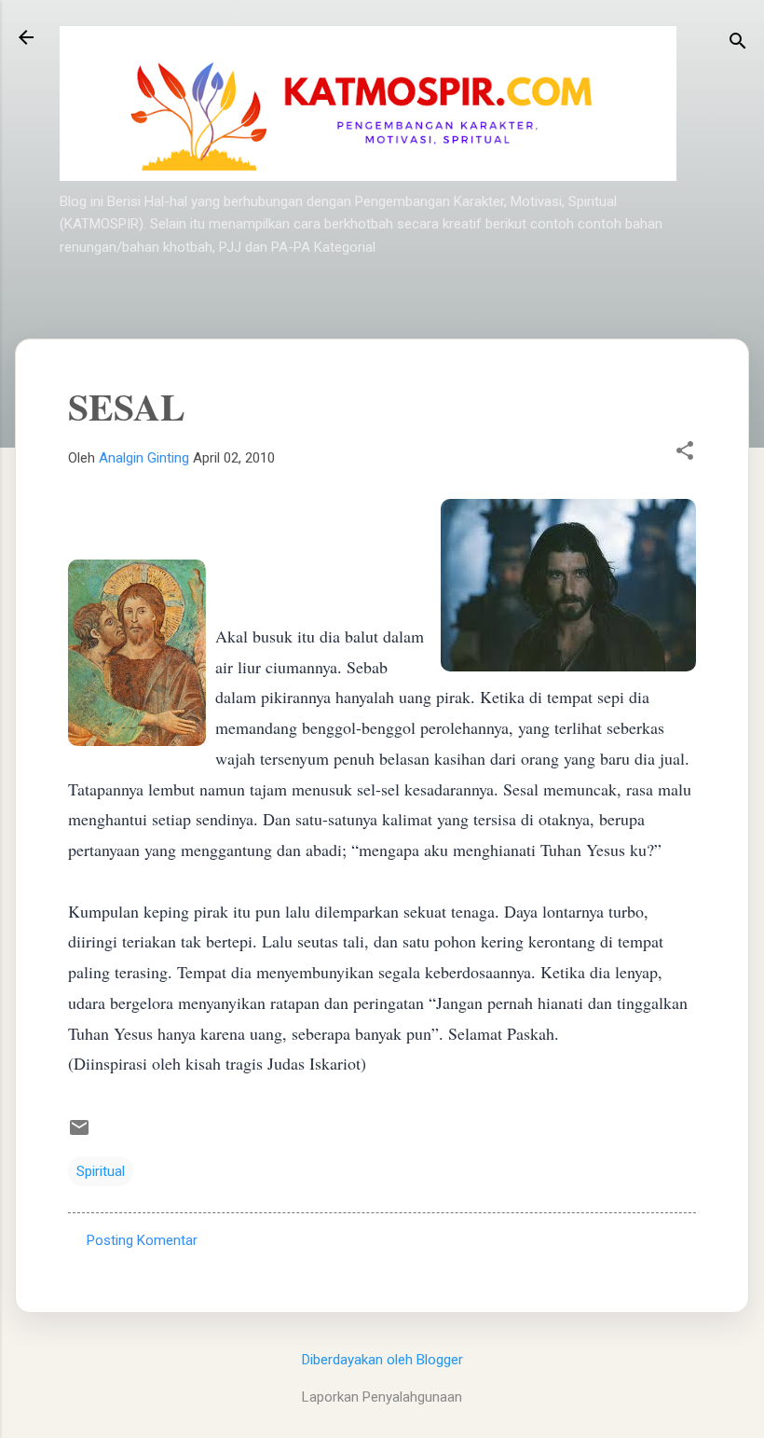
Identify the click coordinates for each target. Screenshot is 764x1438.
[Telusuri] (738, 43)
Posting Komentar (142, 1240)
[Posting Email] (79, 1134)
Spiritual (100, 1171)
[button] (685, 452)
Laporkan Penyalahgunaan (382, 1397)
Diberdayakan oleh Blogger (382, 1359)
